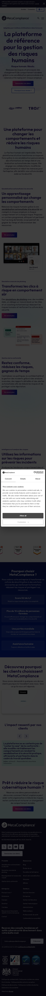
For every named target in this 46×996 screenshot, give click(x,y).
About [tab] (37, 479)
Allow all (23, 516)
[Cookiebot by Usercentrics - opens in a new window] (33, 472)
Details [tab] (23, 479)
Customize (22, 522)
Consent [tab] (8, 479)
